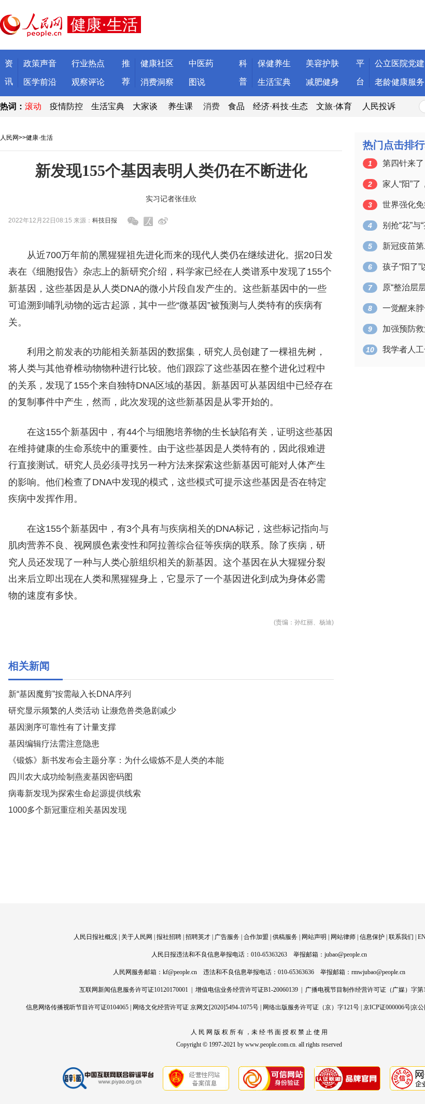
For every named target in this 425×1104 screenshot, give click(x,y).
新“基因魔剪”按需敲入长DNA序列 (69, 694)
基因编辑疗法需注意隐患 (54, 743)
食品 (236, 106)
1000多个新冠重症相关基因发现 (67, 809)
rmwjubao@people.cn (378, 972)
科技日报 (104, 220)
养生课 (180, 106)
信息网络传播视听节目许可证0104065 (77, 1007)
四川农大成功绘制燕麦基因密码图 (70, 776)
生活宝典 (274, 82)
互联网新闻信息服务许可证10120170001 (133, 989)
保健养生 (274, 63)
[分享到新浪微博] (163, 221)
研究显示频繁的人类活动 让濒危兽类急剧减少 (92, 710)
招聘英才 (198, 937)
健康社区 (157, 63)
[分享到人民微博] (148, 221)
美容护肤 (322, 63)
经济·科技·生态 (280, 106)
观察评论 (88, 82)
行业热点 (88, 63)
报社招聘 (169, 937)
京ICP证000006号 (386, 1007)
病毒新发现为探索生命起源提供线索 (74, 793)
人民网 (9, 137)
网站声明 (314, 937)
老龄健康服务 (399, 82)
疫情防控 (66, 106)
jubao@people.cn (345, 954)
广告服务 (227, 937)
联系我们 (401, 937)
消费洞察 (157, 82)
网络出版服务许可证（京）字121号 (311, 1007)
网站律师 (343, 937)
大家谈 (145, 106)
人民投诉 (378, 106)
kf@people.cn (180, 972)
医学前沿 (39, 82)
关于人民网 (136, 937)
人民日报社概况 (95, 937)
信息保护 (372, 937)
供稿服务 (285, 937)
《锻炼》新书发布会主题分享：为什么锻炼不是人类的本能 (116, 760)
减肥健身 (322, 82)
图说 (197, 82)
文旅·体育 (334, 106)
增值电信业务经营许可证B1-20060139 (246, 989)
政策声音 (39, 63)
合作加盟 (256, 937)
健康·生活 (39, 137)
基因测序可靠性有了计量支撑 (62, 727)
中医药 (201, 63)
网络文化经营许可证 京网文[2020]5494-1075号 (196, 1007)
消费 (211, 106)
